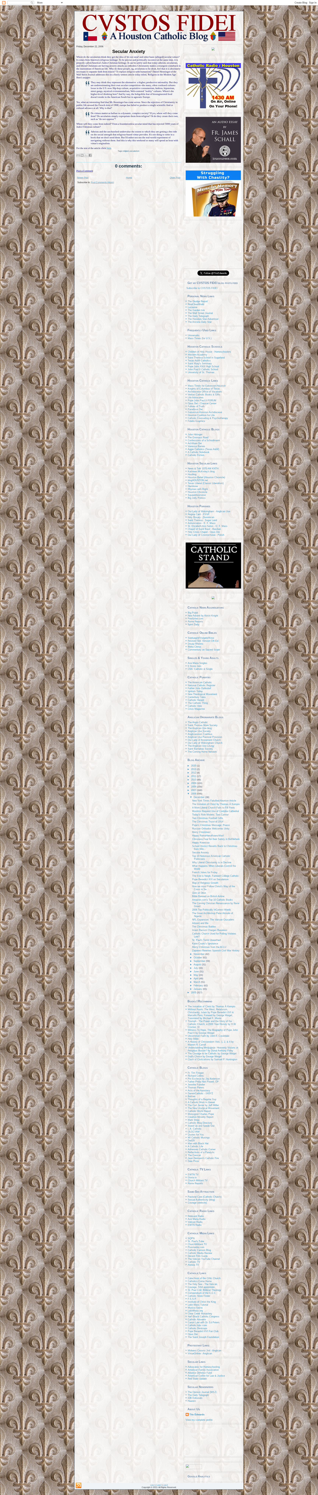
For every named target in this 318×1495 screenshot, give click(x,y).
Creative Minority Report (200, 1117)
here (109, 148)
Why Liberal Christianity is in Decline (211, 862)
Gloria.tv (192, 1177)
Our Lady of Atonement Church (204, 740)
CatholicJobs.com (197, 1325)
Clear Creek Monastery (200, 1313)
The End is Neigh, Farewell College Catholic (215, 875)
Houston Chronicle (197, 492)
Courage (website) (197, 1202)
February (199, 985)
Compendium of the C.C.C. (202, 1293)
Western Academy (197, 354)
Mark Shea (193, 1120)
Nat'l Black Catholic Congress (203, 1316)
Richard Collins (196, 1075)
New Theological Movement (202, 694)
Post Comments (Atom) (102, 182)
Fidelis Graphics (196, 421)
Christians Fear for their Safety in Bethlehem (216, 839)
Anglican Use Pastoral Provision (205, 737)
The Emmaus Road (198, 437)
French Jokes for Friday (205, 872)
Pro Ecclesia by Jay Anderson (204, 1078)
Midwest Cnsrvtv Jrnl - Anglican (204, 1350)
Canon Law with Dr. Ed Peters (204, 1322)
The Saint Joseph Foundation (203, 1337)
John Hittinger (195, 434)
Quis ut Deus (199, 892)
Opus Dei (193, 1334)
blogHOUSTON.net (198, 480)
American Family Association (203, 1369)
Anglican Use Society (199, 731)
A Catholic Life (195, 1146)
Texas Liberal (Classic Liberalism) (206, 483)
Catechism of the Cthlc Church (204, 1278)
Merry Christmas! (201, 832)
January (198, 989)
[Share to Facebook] (90, 155)
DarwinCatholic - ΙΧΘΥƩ (200, 1093)
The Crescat (194, 1155)
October (198, 957)
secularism (134, 151)
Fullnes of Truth (196, 406)
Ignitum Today (195, 691)
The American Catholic (200, 682)
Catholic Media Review (200, 1253)
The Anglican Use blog (200, 728)
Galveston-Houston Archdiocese (205, 412)
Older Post (175, 177)
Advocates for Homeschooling (204, 1367)
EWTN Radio (195, 1225)
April (196, 978)
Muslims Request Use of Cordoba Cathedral (215, 811)
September (200, 961)
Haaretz (192, 1401)
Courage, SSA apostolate (201, 1287)
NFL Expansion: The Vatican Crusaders (213, 919)
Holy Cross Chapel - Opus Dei (204, 532)
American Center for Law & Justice (206, 1375)
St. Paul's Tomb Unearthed (206, 940)
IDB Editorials (195, 1398)
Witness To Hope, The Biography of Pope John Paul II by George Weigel (213, 1031)
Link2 (159, 1485)
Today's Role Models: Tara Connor (210, 814)
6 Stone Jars (194, 666)
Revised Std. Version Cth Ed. (203, 640)
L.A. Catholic (195, 1128)
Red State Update (197, 1378)
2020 (194, 765)
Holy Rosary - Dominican (201, 517)
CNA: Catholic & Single (200, 669)
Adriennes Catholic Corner (201, 1149)
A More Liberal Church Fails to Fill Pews (213, 807)
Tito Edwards (196, 1414)
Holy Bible (193, 1038)
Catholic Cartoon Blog (199, 1250)
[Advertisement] (213, 244)
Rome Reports (195, 621)
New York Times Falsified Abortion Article (214, 800)
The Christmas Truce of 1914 (207, 821)
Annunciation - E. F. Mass (201, 523)
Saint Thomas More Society (203, 725)
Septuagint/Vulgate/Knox (201, 638)
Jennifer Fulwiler (196, 1084)
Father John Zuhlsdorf (199, 688)
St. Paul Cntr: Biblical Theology (204, 1290)
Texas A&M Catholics (199, 360)
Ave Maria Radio (196, 1219)
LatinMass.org (195, 1310)
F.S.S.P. (192, 1298)
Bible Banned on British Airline (208, 896)
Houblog (192, 474)
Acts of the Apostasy (199, 1090)
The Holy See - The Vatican (202, 1284)
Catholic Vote (195, 706)
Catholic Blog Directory (200, 1122)
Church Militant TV (198, 1180)
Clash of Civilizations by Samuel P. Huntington (212, 1059)
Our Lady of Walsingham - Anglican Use (209, 511)
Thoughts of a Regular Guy (202, 1099)
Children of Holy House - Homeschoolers (209, 351)
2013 (194, 769)
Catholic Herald (196, 700)
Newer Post (83, 177)
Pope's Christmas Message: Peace (211, 825)
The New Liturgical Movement (203, 1108)
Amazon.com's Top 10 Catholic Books (212, 899)
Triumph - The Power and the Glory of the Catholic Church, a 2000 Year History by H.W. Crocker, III (212, 1024)
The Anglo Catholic (198, 722)
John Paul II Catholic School (203, 369)
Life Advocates (196, 397)
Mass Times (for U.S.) (199, 338)
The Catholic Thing (198, 703)
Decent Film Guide (198, 1256)
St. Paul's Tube (196, 1241)
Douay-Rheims (195, 643)
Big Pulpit (193, 612)
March (197, 982)
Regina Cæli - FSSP (198, 514)
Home (129, 177)
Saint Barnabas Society (200, 748)
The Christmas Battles (204, 926)
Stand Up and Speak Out (201, 1125)
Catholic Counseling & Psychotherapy (208, 418)
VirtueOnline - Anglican (200, 1353)
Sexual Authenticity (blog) (201, 1199)
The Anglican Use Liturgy (201, 745)
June (196, 971)
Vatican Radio (195, 1222)
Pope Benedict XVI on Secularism (210, 879)
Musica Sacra (195, 1307)
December (199, 797)
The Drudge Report (198, 301)
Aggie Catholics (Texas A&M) (203, 449)
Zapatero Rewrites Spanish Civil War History (215, 950)
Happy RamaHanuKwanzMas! (208, 835)
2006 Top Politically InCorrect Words (211, 909)
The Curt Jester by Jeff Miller (203, 1105)
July (196, 968)
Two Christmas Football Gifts (207, 818)
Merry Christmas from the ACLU (209, 947)
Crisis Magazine (196, 708)
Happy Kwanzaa (200, 842)
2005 (194, 992)
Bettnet (191, 1096)
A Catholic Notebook (198, 452)
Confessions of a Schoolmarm (204, 440)
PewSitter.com (195, 618)
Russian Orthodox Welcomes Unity (210, 828)
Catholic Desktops (197, 1328)
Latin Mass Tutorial (198, 1304)
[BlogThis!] (82, 155)
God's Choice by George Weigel (205, 1056)
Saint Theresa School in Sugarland (206, 357)
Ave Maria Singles (197, 663)
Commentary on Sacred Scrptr (204, 649)
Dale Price (193, 1161)
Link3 (165, 1485)
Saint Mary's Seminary (200, 363)
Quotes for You (196, 1134)
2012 (194, 772)
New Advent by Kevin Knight (203, 615)
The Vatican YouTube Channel (204, 1259)
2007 (194, 790)
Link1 (152, 1485)
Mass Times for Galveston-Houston (207, 385)
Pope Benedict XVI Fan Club (203, 1331)
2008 (194, 786)
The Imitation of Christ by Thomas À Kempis (216, 804)
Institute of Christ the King (202, 1301)
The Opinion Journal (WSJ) (202, 1392)
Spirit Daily (193, 624)
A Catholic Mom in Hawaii (201, 1102)
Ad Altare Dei (195, 443)
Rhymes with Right (198, 489)
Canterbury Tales (197, 697)
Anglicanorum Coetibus (200, 734)
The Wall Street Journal (200, 313)
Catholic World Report (199, 1111)
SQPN (191, 1238)
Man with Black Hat (198, 1143)
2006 (194, 793)
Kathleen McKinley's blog (201, 471)
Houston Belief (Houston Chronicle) (206, 477)
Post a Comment (84, 171)
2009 (194, 783)
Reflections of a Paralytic (201, 1152)
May (196, 975)
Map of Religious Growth (205, 882)
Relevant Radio (196, 1216)
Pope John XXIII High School (203, 366)
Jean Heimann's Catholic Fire (203, 1158)
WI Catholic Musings (199, 1137)
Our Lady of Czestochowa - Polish (206, 535)
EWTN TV (193, 1174)
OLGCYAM (193, 1131)
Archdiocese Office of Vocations (205, 391)
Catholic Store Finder (199, 1296)
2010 (194, 779)
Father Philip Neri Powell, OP (203, 1081)
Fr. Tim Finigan (196, 1072)
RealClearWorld (196, 304)
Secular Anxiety (128, 51)
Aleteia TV (193, 1264)
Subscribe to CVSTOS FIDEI (202, 288)
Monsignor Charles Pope (201, 1114)
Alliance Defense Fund (200, 1372)
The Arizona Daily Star (200, 322)
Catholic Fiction (196, 455)
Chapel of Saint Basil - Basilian (204, 529)
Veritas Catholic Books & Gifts (204, 394)
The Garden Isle (196, 310)
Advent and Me (200, 923)
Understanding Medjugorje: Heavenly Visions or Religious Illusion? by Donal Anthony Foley (213, 1049)
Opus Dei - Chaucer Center (202, 403)
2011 (194, 776)
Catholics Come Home (200, 1281)
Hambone (193, 486)
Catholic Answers (197, 1319)
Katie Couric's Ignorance (205, 943)
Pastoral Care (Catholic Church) (204, 1196)
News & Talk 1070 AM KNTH (203, 468)
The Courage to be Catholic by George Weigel (212, 1053)
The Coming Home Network (202, 751)
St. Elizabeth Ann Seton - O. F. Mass (207, 526)
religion (126, 151)
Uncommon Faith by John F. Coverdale (208, 1035)
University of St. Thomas (201, 372)
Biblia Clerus (194, 646)
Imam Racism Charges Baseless (209, 930)
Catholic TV (194, 1262)
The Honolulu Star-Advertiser (203, 319)
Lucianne (192, 307)
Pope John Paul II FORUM (202, 400)
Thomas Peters (196, 1087)
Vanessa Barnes (196, 446)
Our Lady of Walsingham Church (205, 743)
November (199, 954)
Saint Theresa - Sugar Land (202, 520)
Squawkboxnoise (197, 495)
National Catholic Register (201, 685)
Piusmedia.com (196, 1247)
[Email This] (78, 155)
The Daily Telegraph (198, 316)
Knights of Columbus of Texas (204, 388)
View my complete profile (199, 1419)
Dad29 (191, 1140)
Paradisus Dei (195, 409)
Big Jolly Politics (197, 498)
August (198, 964)
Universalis (193, 335)
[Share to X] (86, 155)
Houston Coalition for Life (201, 415)
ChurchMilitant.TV (197, 1244)
